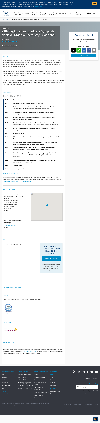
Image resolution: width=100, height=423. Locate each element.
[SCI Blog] (91, 372)
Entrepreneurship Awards (41, 392)
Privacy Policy (88, 404)
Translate (95, 391)
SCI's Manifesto (6, 385)
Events (27, 13)
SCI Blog (4, 380)
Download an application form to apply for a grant (17, 181)
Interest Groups (34, 13)
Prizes (35, 398)
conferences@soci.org (29, 351)
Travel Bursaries (38, 395)
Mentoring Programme (24, 382)
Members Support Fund (25, 388)
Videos (3, 388)
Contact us (53, 382)
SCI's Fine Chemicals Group (10, 41)
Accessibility (67, 404)
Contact (95, 378)
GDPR (96, 404)
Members (92, 13)
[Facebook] (87, 372)
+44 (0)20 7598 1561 (10, 225)
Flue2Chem (5, 382)
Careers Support (42, 13)
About (70, 13)
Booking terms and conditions (12, 287)
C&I (3, 374)
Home (3, 19)
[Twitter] (74, 372)
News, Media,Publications (17, 13)
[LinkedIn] (79, 372)
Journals (4, 377)
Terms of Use (77, 404)
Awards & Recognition (52, 13)
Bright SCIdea (22, 377)
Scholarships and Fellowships (39, 388)
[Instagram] (83, 372)
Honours (36, 380)
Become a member (55, 394)
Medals (36, 374)
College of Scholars (23, 380)
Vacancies (53, 385)
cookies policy (39, 6)
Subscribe (87, 378)
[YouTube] (96, 372)
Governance (53, 380)
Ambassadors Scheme (24, 374)
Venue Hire (62, 13)
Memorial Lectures (39, 377)
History (52, 377)
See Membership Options (51, 258)
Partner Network (78, 13)
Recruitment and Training (25, 385)
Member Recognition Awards (40, 383)
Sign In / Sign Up (55, 391)
